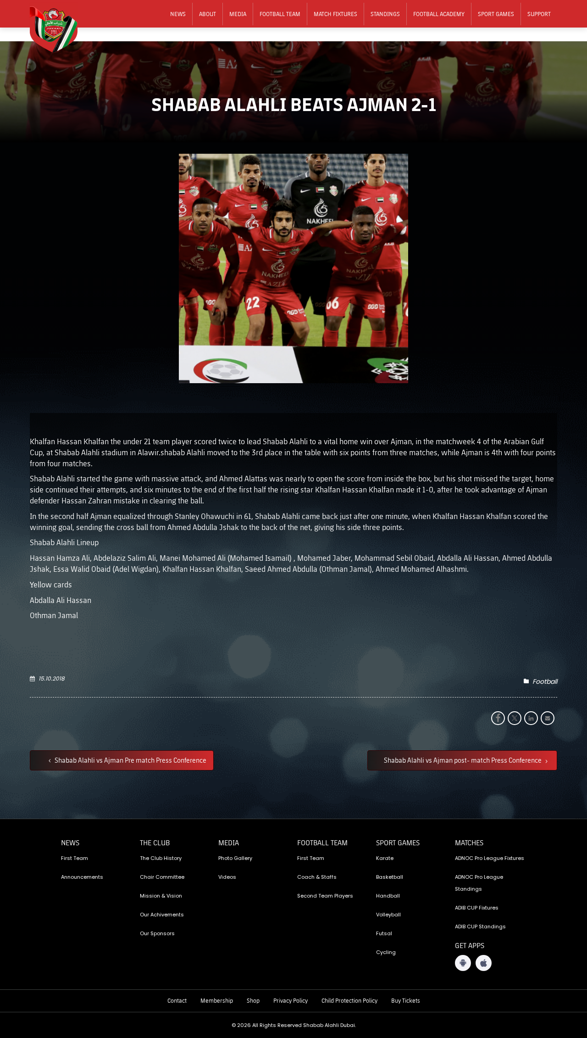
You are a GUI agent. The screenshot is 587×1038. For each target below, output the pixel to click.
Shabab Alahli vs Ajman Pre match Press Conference (129, 760)
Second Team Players (325, 895)
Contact (177, 1000)
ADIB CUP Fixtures (476, 907)
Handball (388, 895)
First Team (74, 858)
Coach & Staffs (317, 877)
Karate (384, 858)
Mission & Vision (161, 895)
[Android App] (463, 963)
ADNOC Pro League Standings (479, 883)
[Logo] (59, 28)
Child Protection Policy (349, 1000)
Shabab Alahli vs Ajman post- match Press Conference (463, 760)
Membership (216, 1000)
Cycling (386, 952)
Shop (253, 1000)
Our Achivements (162, 914)
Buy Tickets (405, 1000)
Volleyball (388, 914)
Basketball (389, 877)
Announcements (82, 877)
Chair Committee (162, 877)
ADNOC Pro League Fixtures (489, 858)
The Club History (161, 858)
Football (544, 681)
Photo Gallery (235, 858)
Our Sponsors (157, 933)
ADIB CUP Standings (480, 926)
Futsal (384, 933)
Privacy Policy (290, 1000)
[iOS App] (484, 963)
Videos (227, 877)
